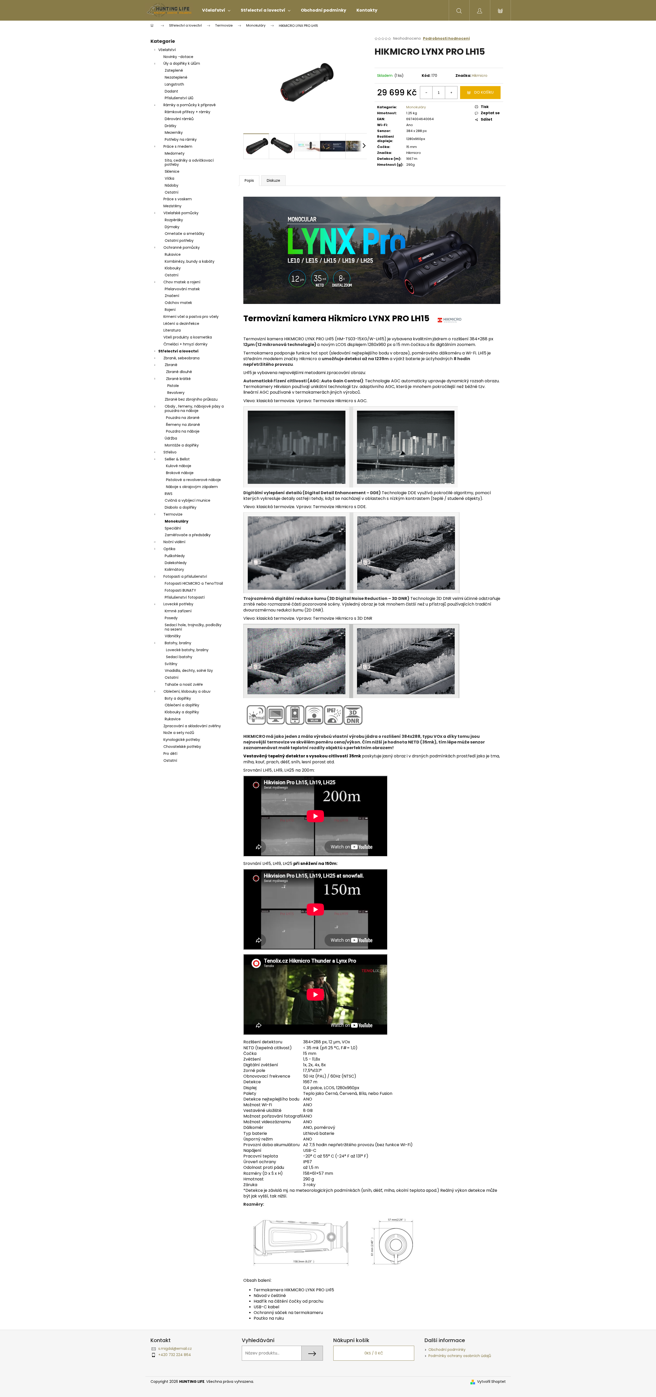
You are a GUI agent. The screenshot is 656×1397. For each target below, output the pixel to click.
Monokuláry (176, 521)
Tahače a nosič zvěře (184, 684)
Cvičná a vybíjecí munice (187, 500)
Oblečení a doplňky (182, 705)
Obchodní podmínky (447, 1349)
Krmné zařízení (178, 611)
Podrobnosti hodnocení (446, 38)
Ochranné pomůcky (181, 247)
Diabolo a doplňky (180, 507)
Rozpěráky (174, 219)
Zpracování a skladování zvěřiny (192, 726)
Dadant (171, 91)
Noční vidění (174, 541)
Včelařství (167, 49)
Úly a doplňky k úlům (181, 63)
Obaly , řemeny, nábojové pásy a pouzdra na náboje (194, 408)
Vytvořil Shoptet (491, 1381)
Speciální (173, 528)
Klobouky (173, 268)
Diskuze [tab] (273, 180)
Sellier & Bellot (177, 459)
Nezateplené (176, 77)
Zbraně (171, 364)
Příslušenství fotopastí (185, 597)
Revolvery (176, 392)
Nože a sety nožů (178, 732)
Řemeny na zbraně (183, 424)
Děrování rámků (179, 118)
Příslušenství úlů (179, 98)
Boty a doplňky (178, 698)
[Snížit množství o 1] (426, 92)
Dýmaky (172, 226)
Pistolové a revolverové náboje (193, 479)
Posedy (171, 618)
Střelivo (170, 452)
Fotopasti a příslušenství (185, 576)
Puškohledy (175, 555)
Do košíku (484, 92)
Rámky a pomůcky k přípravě (189, 105)
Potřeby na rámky (181, 139)
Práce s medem (177, 146)
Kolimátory (174, 569)
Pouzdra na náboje (183, 431)
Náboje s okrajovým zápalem (192, 486)
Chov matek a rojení (181, 282)
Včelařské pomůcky (180, 213)
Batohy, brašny (178, 643)
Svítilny (171, 663)
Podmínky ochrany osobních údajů (459, 1355)
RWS (168, 493)
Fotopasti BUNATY (180, 590)
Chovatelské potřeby (182, 746)
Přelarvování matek (182, 289)
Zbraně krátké (178, 378)
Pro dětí (170, 753)
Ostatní (171, 192)
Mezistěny (172, 206)
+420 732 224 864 (174, 1354)
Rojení (170, 309)
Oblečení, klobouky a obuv (187, 691)
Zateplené (174, 70)
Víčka (169, 178)
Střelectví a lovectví (178, 351)
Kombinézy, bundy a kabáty (189, 261)
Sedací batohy (179, 656)
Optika (169, 548)
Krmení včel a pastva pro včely (191, 316)
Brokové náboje (180, 472)
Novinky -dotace (178, 56)
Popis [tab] (249, 180)
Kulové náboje (178, 465)
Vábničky (173, 636)
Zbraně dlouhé (179, 371)
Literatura (172, 330)
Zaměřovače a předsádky (188, 535)
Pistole (173, 385)
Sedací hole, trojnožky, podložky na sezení (193, 627)
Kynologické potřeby (181, 739)
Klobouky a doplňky (182, 712)
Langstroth (174, 84)
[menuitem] (216, 10)
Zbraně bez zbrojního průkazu (191, 399)
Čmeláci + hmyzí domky (185, 344)
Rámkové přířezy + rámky (187, 111)
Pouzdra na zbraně (183, 417)
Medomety (175, 153)
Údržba (171, 438)
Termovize (172, 514)
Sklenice (172, 171)
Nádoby (171, 185)
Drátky (170, 125)
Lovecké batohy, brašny (187, 649)
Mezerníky (174, 132)
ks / (373, 1353)
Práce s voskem (177, 199)
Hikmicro (479, 75)
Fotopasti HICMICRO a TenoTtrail (194, 583)
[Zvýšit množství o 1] (451, 92)
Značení (172, 295)
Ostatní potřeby (179, 240)
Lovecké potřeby (178, 604)
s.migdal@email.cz (175, 1348)
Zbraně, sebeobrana (181, 358)
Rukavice (173, 254)
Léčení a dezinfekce (181, 323)
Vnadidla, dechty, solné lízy (189, 670)
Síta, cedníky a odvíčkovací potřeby (189, 162)
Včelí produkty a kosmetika (187, 337)
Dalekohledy (176, 562)
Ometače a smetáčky (184, 233)
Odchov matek (178, 302)
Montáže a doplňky (182, 445)
